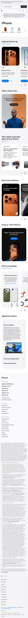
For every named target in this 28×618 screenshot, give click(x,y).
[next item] (25, 31)
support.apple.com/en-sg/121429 (18, 493)
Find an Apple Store (12, 607)
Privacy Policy (4, 614)
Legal (23, 614)
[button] (10, 6)
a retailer (18, 607)
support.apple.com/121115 (15, 485)
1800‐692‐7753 (7, 608)
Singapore (3, 610)
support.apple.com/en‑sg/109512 (8, 563)
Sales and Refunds (17, 614)
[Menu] (26, 10)
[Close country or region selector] (26, 1)
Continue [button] (24, 6)
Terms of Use (10, 614)
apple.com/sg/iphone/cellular (13, 521)
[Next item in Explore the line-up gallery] (25, 85)
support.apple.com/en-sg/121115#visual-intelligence (12, 491)
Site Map (2, 616)
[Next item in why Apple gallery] (25, 173)
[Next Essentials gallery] (25, 310)
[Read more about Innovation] (10, 200)
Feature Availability (4, 572)
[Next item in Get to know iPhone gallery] (25, 219)
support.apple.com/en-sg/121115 (8, 477)
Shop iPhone (21, 16)
